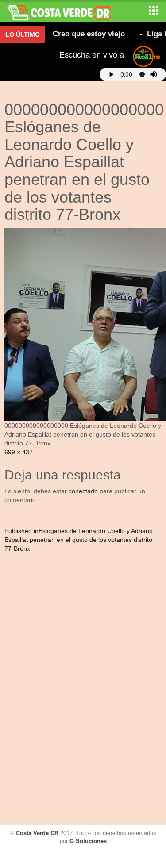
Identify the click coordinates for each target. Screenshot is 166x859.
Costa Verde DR (37, 833)
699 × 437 (18, 452)
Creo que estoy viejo (82, 34)
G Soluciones (88, 841)
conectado (83, 491)
